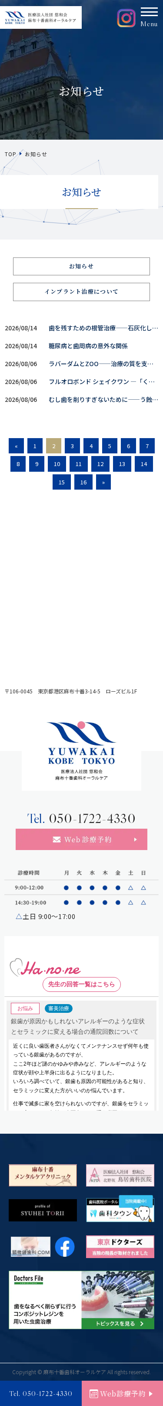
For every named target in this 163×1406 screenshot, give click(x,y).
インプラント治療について (81, 291)
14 (144, 464)
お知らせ (81, 266)
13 (122, 464)
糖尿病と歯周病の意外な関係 (88, 345)
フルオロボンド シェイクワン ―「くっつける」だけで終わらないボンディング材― (104, 381)
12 (100, 464)
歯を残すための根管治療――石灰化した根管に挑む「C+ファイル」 (104, 327)
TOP (10, 154)
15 (62, 482)
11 (79, 464)
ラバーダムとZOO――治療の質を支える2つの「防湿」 (104, 363)
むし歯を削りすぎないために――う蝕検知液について (104, 399)
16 (83, 482)
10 (57, 464)
